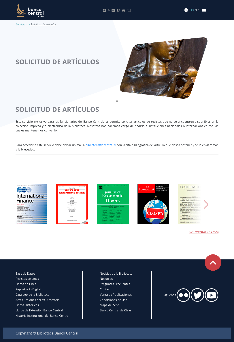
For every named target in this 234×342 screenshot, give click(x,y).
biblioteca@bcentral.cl (101, 145)
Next (201, 204)
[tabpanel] (117, 68)
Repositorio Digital (28, 289)
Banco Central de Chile (115, 310)
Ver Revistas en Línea (203, 232)
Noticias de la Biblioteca (116, 274)
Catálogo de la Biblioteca (32, 295)
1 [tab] (118, 102)
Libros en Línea (26, 284)
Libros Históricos (27, 305)
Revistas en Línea (27, 279)
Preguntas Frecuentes (115, 284)
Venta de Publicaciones (116, 295)
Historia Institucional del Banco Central (42, 316)
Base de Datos (25, 274)
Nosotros (106, 279)
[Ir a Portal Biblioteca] (30, 10)
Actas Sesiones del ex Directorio (38, 300)
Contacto (106, 289)
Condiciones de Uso (113, 300)
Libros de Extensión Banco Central (39, 310)
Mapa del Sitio (109, 305)
